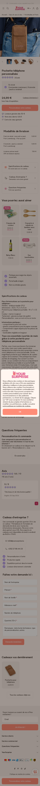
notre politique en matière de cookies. (17, 406)
